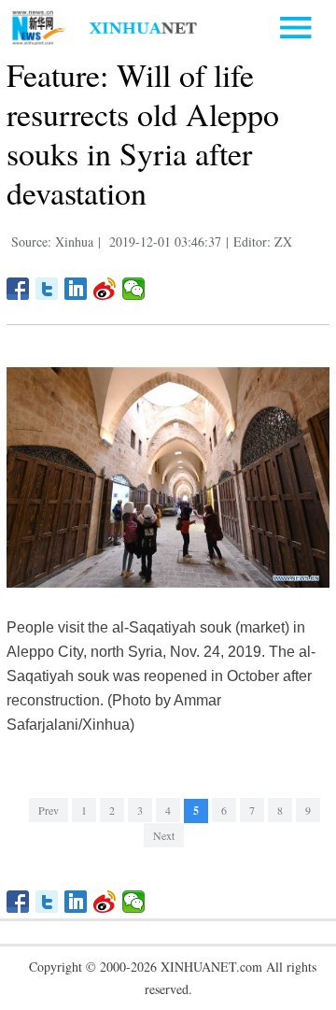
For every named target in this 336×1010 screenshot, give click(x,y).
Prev (48, 810)
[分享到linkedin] (76, 288)
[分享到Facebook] (18, 288)
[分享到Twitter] (47, 288)
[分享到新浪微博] (105, 288)
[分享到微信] (134, 288)
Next (164, 835)
